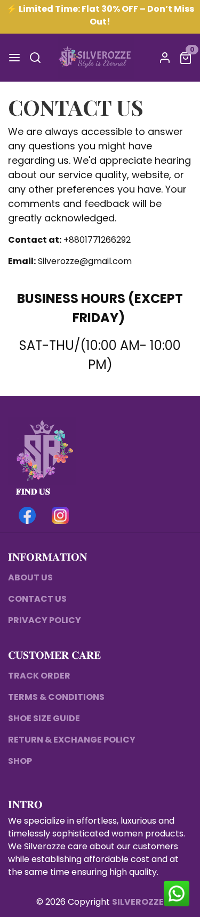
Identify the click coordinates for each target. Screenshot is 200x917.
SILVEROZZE (138, 902)
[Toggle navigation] (14, 57)
